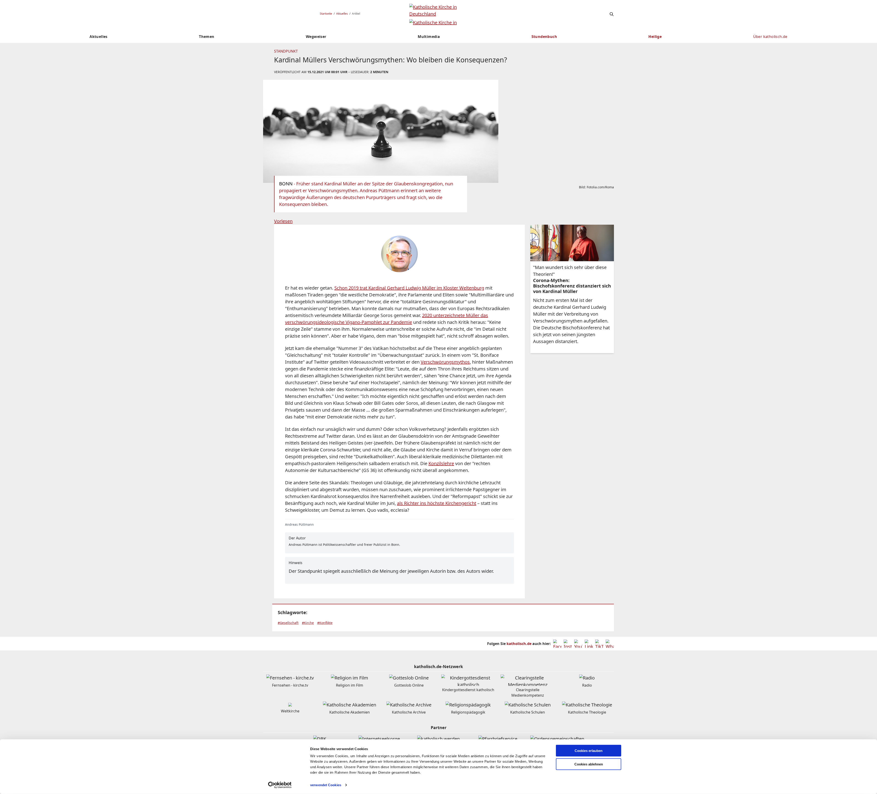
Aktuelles (342, 14)
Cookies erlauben (588, 751)
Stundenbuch (544, 36)
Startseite (326, 14)
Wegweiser (316, 36)
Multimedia (429, 36)
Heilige (655, 36)
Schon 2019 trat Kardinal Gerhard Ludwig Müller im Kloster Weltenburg (409, 288)
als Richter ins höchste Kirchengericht (436, 503)
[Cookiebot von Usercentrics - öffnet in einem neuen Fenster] (280, 785)
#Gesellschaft (288, 623)
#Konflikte (325, 623)
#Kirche (308, 623)
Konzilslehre (441, 463)
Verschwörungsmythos (445, 362)
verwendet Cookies (325, 785)
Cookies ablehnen (588, 764)
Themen (206, 36)
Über (770, 36)
